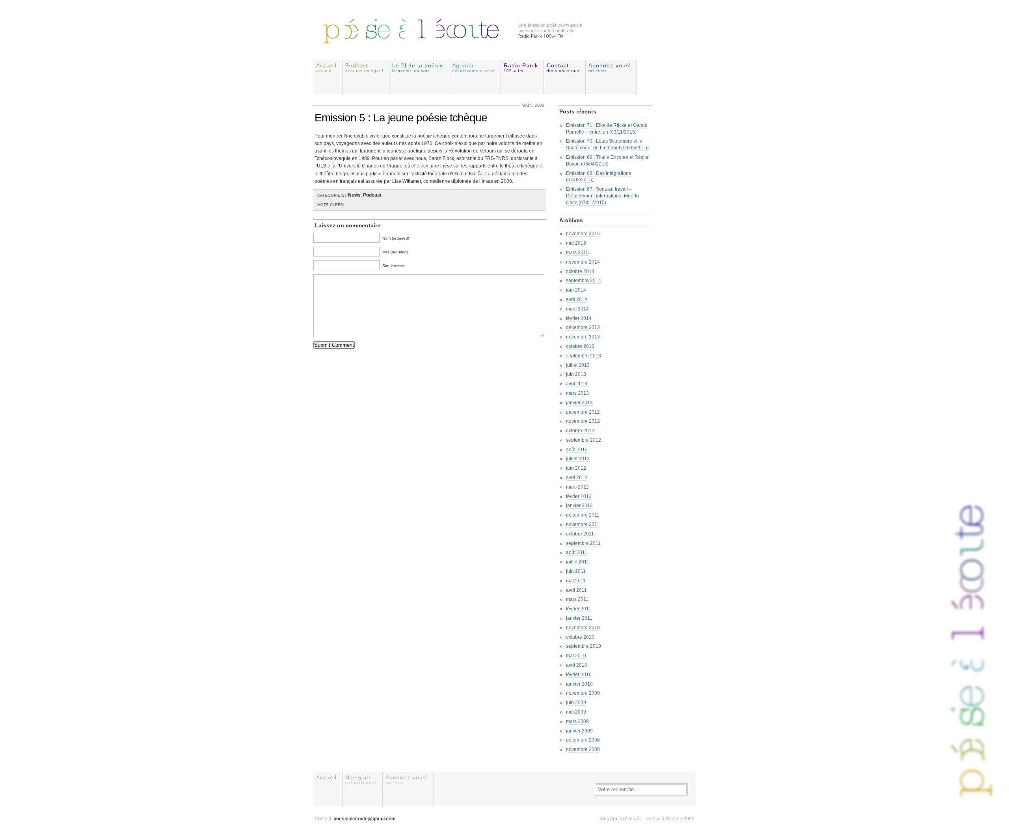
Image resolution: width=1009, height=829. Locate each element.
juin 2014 (576, 290)
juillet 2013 (578, 365)
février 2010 (579, 674)
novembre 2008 (583, 749)
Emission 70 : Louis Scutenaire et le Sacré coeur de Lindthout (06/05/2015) (607, 144)
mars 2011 (577, 599)
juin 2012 (576, 468)
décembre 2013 (583, 327)
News (354, 195)
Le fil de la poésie (417, 67)
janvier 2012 (579, 505)
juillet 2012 (578, 458)
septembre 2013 (583, 356)
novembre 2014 (583, 262)
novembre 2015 (583, 233)
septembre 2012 (583, 440)
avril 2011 (576, 590)
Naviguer (361, 779)
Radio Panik (521, 67)
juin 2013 (576, 374)
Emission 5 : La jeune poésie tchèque (401, 118)
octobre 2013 (580, 346)
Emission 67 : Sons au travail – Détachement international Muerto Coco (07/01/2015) (602, 195)
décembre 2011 (582, 515)
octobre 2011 (580, 534)
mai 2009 (576, 712)
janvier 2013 (579, 402)
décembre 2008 (583, 740)
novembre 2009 (583, 693)
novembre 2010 (583, 627)
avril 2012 (576, 477)
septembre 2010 (583, 646)
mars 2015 (577, 252)
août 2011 (576, 552)
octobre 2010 (580, 637)
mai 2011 (576, 581)
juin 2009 (576, 702)
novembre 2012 (583, 421)
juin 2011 (576, 571)
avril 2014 (576, 299)
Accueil (326, 67)
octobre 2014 (580, 271)
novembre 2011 (582, 524)
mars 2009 (577, 721)
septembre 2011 (583, 543)
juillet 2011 (577, 562)
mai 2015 (576, 243)
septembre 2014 (583, 280)
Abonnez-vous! (609, 67)
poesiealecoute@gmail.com (364, 819)
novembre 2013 (583, 337)
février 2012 (579, 496)
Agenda (473, 67)
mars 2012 (577, 487)
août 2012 (577, 449)
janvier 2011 (579, 618)
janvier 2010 (579, 684)
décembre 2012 (583, 412)
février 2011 (578, 609)
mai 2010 (576, 655)
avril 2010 (576, 665)
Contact (563, 67)
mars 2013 (577, 393)
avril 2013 (576, 384)
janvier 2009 (579, 731)
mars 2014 (577, 309)
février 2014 (579, 318)
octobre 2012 (580, 430)
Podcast (364, 67)
